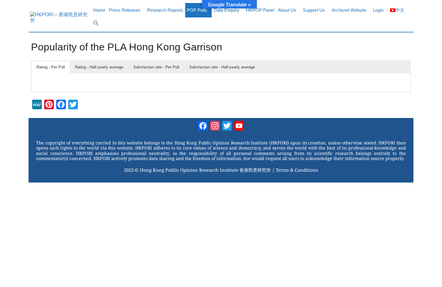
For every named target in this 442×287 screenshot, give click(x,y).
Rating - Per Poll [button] (50, 67)
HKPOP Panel (260, 10)
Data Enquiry (226, 10)
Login (378, 10)
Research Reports (165, 10)
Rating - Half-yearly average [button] (99, 67)
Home (99, 10)
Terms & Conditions (297, 170)
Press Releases (124, 10)
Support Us (314, 10)
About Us (287, 10)
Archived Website (349, 10)
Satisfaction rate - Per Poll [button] (156, 67)
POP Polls (197, 10)
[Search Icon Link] (96, 24)
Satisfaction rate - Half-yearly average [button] (222, 67)
